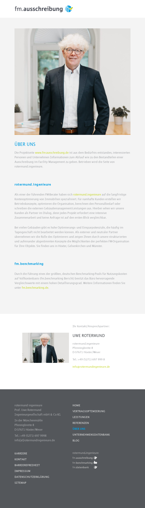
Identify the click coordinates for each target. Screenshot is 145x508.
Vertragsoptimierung (88, 411)
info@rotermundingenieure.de (91, 367)
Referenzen (80, 423)
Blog (75, 440)
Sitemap (20, 483)
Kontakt (20, 459)
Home (76, 405)
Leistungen (80, 417)
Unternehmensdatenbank (91, 434)
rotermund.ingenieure (87, 195)
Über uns (78, 429)
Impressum (22, 471)
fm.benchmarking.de (35, 288)
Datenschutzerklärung (31, 477)
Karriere (20, 453)
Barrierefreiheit (27, 465)
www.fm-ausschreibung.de (52, 153)
